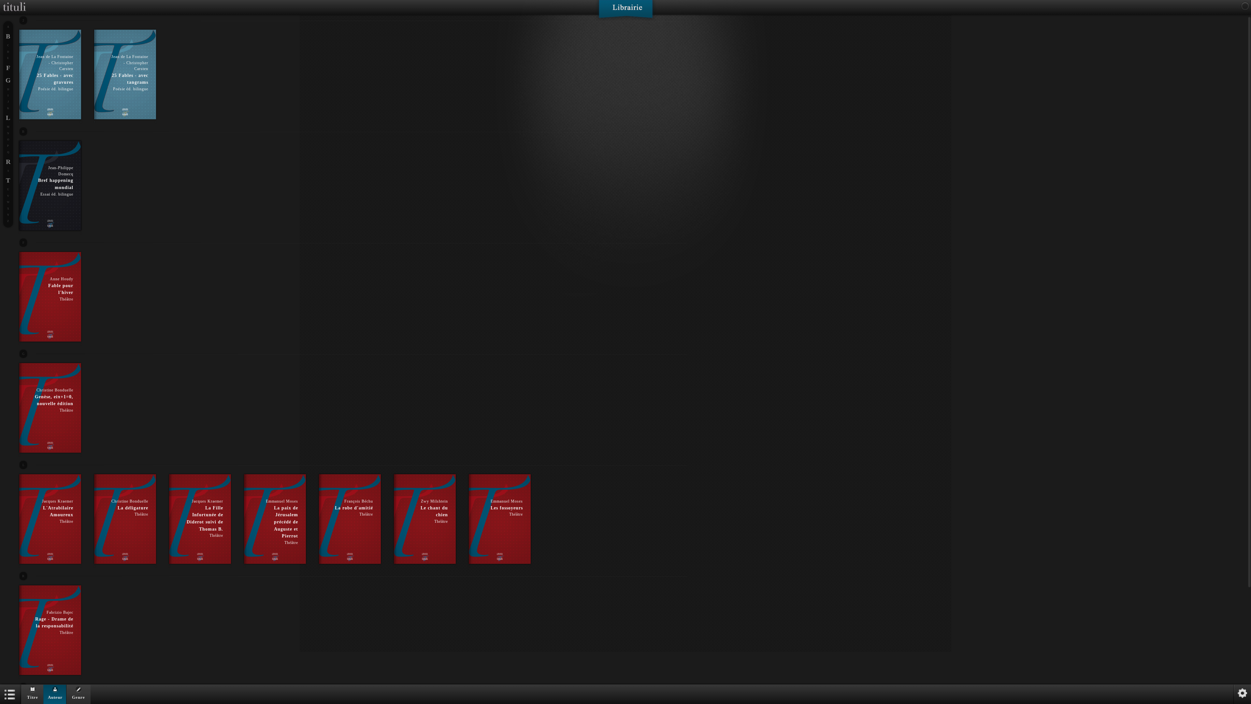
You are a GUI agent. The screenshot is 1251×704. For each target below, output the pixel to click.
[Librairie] (626, 11)
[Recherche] (1245, 6)
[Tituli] (14, 2)
